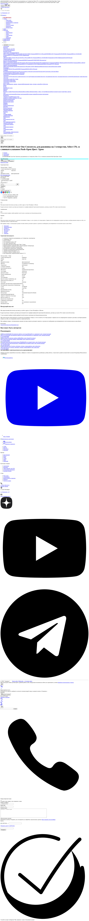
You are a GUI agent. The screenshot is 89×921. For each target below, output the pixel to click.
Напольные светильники (9, 94)
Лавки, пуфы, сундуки (40, 91)
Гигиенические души (77, 76)
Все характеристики (5, 175)
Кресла (29, 91)
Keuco (4, 456)
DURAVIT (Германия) (49, 62)
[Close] (2, 684)
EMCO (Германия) (7, 54)
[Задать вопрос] (44, 705)
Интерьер (5, 467)
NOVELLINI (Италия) (8, 60)
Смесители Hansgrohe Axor (12, 324)
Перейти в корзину (5, 697)
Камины (21, 91)
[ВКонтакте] (1, 192)
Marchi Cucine (9, 87)
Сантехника (6, 466)
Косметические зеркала (46, 66)
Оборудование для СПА (9, 468)
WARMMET (6, 69)
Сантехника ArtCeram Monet (52, 71)
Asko (4, 110)
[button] (2, 686)
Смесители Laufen (16, 76)
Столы (58, 91)
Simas (4, 457)
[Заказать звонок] (44, 703)
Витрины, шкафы (7, 91)
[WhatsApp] (7, 192)
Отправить (3, 829)
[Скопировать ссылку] (11, 192)
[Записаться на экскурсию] (7, 439)
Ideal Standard (6, 455)
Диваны (14, 91)
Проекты (5, 479)
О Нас (4, 446)
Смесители (3, 324)
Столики (55, 91)
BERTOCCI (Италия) (41, 54)
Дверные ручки (7, 96)
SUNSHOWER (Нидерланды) (39, 60)
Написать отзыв (4, 3)
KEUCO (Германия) (13, 55)
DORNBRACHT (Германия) (52, 54)
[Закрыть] (1, 800)
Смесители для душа (25, 76)
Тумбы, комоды (67, 91)
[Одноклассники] (6, 508)
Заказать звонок (4, 486)
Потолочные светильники (42, 94)
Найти (2, 140)
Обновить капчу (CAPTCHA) (8, 825)
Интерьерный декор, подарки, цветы (31, 84)
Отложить (5, 161)
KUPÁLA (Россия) (24, 57)
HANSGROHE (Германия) (65, 54)
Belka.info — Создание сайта (25, 681)
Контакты (5, 450)
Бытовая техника (7, 471)
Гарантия (6, 233)
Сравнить (12, 161)
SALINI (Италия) (68, 57)
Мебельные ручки (15, 96)
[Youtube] (44, 587)
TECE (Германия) (20, 74)
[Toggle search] (2, 143)
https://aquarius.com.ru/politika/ (48, 819)
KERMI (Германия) (27, 60)
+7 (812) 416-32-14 (5, 7)
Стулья (62, 91)
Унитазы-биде (41, 71)
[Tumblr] (5, 192)
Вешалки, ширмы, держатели (16, 84)
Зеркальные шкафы (56, 66)
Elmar (4, 87)
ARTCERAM (6, 57)
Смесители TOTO (7, 76)
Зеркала (17, 91)
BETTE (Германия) (33, 57)
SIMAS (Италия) (47, 64)
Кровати (33, 91)
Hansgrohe (5, 461)
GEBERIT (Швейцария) (60, 62)
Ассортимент (6, 477)
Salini (4, 460)
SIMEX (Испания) (16, 54)
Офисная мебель (49, 91)
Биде (4, 71)
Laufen (4, 458)
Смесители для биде (67, 76)
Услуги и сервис (7, 480)
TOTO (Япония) (55, 64)
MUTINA (5, 106)
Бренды (5, 447)
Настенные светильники (21, 94)
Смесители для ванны (57, 76)
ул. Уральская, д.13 (5, 12)
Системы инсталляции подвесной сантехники (27, 71)
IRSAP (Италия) (13, 69)
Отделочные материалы (9, 469)
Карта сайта (15, 681)
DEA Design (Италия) (15, 57)
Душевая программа (35, 76)
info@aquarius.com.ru (5, 496)
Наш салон (5, 475)
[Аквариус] (3, 15)
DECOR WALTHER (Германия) (28, 54)
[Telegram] (9, 192)
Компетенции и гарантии (9, 478)
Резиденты (5, 448)
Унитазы (14, 71)
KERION (5, 104)
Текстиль (46, 84)
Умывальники (9, 71)
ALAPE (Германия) (28, 62)
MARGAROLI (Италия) (31, 69)
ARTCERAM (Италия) (38, 62)
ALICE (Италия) (26, 66)
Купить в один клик (5, 190)
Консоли (25, 91)
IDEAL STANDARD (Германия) (45, 57)
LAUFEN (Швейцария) (23, 55)
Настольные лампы (31, 94)
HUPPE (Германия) (18, 60)
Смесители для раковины (46, 76)
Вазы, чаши (6, 84)
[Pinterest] (3, 192)
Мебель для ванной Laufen (9, 62)
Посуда (42, 84)
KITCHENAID (9, 110)
